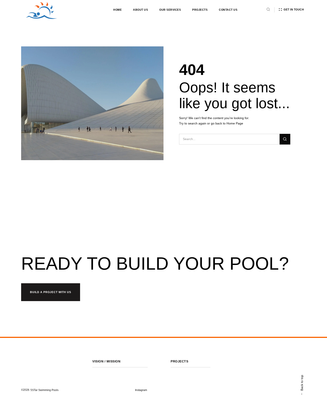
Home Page (234, 123)
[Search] (285, 139)
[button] (44, 390)
